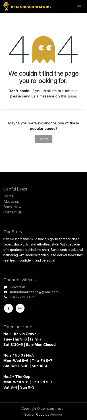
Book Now (12, 207)
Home (43, 139)
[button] (43, 402)
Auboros (56, 414)
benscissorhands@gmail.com (34, 292)
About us (11, 201)
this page (68, 96)
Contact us (12, 212)
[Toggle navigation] (79, 6)
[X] (20, 308)
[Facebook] (8, 308)
